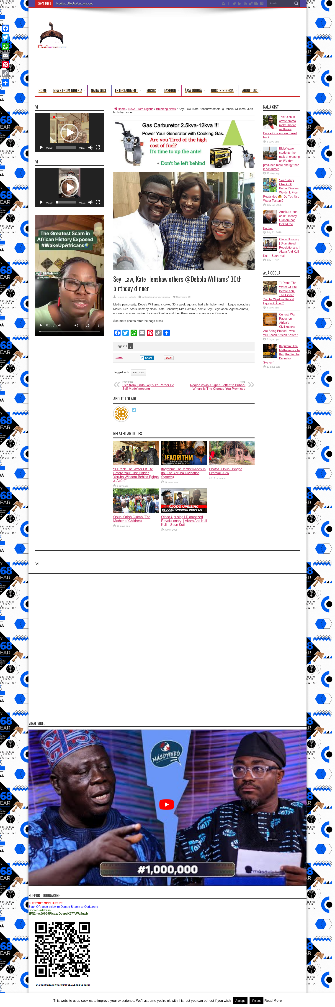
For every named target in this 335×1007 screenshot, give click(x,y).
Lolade (132, 297)
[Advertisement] (217, 47)
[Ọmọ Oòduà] (51, 46)
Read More (273, 1000)
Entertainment (126, 90)
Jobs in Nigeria (222, 90)
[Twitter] (5, 37)
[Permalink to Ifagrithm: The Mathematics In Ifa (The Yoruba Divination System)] (184, 463)
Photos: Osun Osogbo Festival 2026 (225, 471)
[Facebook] (5, 28)
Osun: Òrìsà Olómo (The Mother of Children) (131, 519)
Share (148, 357)
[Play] (41, 147)
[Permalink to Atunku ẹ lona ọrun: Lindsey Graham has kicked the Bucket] (270, 222)
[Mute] (90, 147)
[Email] (5, 55)
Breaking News (166, 109)
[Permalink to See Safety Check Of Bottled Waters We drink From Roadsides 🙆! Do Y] (270, 191)
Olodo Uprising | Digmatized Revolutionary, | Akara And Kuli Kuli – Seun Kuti (184, 520)
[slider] (66, 147)
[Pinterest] (5, 64)
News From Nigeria (67, 90)
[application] (69, 132)
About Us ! (250, 90)
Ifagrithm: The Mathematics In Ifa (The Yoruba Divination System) (95, 3)
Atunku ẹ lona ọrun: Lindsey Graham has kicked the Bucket (280, 220)
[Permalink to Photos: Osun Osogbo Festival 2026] (232, 463)
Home (42, 90)
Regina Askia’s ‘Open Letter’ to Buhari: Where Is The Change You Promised (217, 385)
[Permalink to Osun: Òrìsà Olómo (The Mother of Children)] (136, 511)
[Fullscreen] (97, 147)
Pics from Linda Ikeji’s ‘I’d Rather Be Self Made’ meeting (148, 385)
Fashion (170, 90)
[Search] (296, 3)
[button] (69, 133)
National (166, 297)
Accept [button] (240, 1000)
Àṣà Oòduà (193, 90)
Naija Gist (98, 90)
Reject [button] (256, 1000)
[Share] (5, 82)
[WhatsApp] (5, 46)
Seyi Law (138, 372)
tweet (119, 357)
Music (151, 90)
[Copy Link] (5, 73)
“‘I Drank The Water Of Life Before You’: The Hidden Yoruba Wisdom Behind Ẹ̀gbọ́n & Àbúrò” (136, 475)
